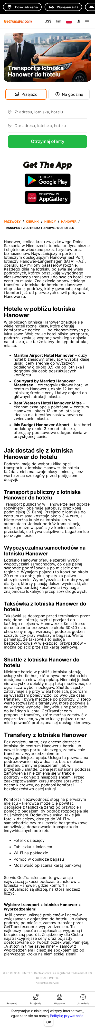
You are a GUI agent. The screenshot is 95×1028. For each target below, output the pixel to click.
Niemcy (50, 221)
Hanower (68, 221)
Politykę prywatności (67, 1016)
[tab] (12, 999)
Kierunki (32, 221)
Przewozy (12, 221)
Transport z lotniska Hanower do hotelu (39, 228)
